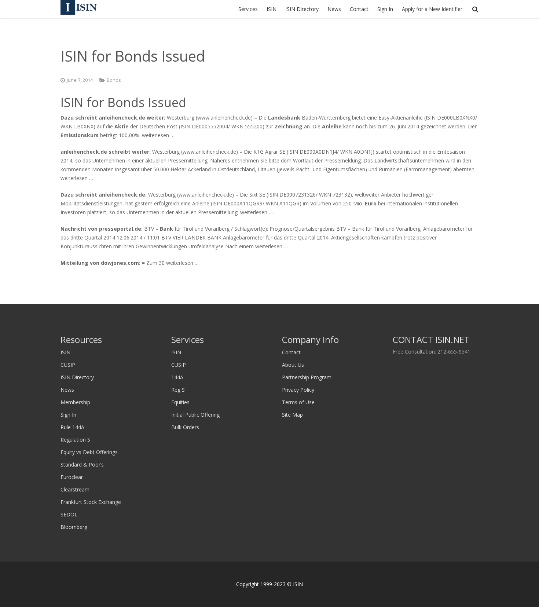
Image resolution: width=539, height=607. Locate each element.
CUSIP (67, 364)
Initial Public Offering (195, 414)
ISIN (65, 352)
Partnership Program (306, 377)
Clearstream (74, 489)
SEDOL (68, 514)
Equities (180, 402)
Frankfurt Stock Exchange (90, 501)
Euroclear (71, 476)
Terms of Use (298, 402)
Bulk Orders (185, 427)
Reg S (178, 389)
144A (177, 377)
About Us (293, 364)
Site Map (292, 414)
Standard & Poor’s (82, 464)
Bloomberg (73, 526)
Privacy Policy (298, 389)
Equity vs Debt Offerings (89, 452)
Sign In (68, 414)
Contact (291, 352)
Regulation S (75, 439)
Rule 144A (72, 427)
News (67, 389)
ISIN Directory (77, 377)
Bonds (114, 80)
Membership (75, 402)
